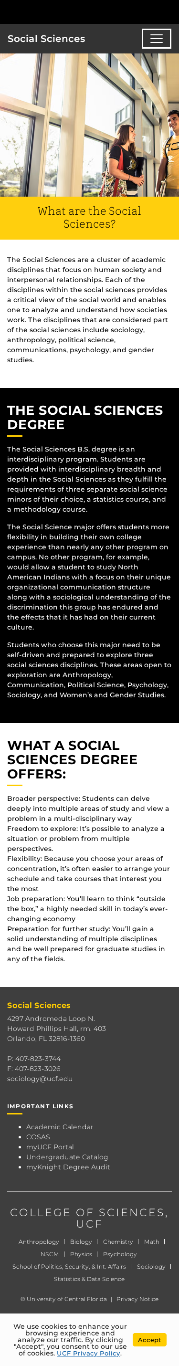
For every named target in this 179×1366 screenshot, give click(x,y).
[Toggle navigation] (156, 39)
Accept (149, 1340)
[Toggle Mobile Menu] (169, 11)
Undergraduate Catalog (67, 1157)
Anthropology (39, 1241)
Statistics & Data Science (89, 1278)
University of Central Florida (67, 1299)
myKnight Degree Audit (68, 1167)
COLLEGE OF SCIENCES (87, 1212)
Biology (81, 1241)
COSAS (38, 1137)
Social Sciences (46, 38)
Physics (81, 1254)
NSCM (50, 1254)
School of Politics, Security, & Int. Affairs (69, 1266)
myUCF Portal (50, 1147)
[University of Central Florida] (72, 11)
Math (151, 1241)
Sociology (151, 1266)
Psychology (120, 1254)
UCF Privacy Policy (88, 1353)
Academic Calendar (60, 1127)
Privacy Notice (137, 1299)
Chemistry (118, 1241)
